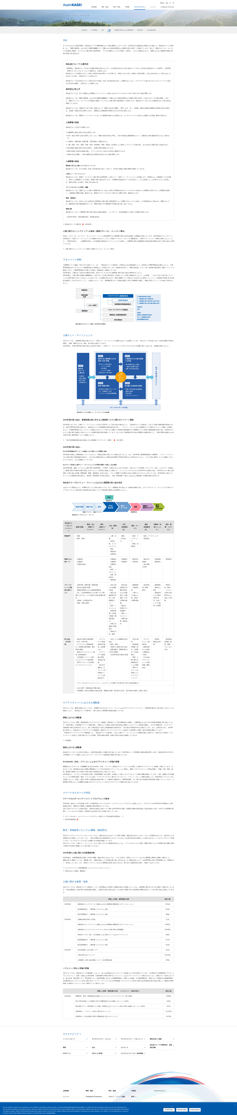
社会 (83, 15)
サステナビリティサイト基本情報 (132, 1053)
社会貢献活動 (151, 30)
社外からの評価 (97, 1053)
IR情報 (127, 7)
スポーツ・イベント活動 (117, 1096)
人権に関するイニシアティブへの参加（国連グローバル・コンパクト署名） (90, 249)
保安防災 (140, 30)
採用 (161, 3)
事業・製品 (105, 7)
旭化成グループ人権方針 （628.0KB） (79, 224)
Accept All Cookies (195, 1109)
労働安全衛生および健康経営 (123, 30)
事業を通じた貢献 (156, 1039)
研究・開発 (116, 7)
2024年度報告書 (70, 819)
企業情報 (94, 7)
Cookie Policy (51, 1113)
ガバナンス (124, 1047)
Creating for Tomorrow (167, 7)
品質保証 (84, 30)
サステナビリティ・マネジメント (132, 1039)
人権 (109, 30)
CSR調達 (94, 30)
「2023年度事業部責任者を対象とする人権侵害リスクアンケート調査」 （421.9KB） (94, 440)
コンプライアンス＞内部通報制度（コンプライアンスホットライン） (88, 868)
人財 (102, 30)
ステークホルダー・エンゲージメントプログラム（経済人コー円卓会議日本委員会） (93, 816)
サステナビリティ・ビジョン (101, 1039)
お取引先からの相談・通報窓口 (75, 871)
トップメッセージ (69, 1039)
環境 (64, 1047)
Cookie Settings (169, 1109)
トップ (65, 15)
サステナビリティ (139, 7)
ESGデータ (67, 1053)
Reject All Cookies (181, 1109)
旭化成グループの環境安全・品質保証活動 (161, 1046)
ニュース (153, 7)
